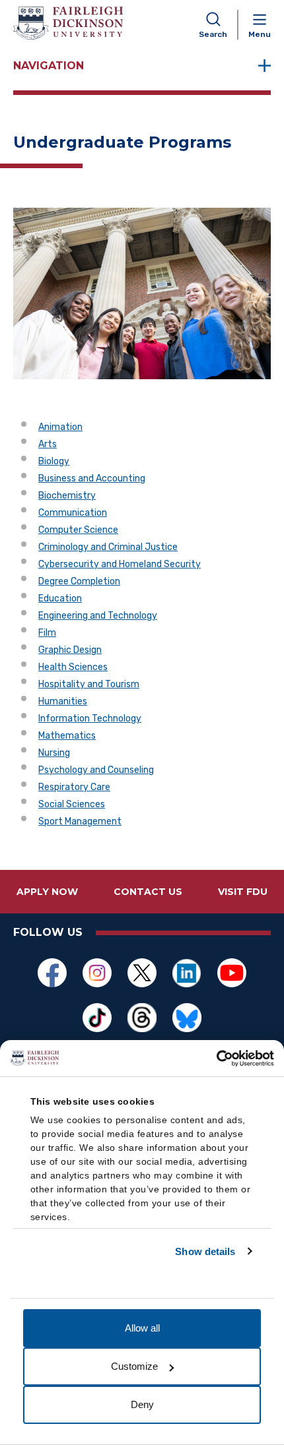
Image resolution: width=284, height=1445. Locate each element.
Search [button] (213, 34)
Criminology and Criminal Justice (108, 547)
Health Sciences (73, 667)
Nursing (54, 752)
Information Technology (89, 718)
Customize (134, 1366)
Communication (72, 512)
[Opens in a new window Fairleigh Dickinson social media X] (142, 972)
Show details (205, 1251)
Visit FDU (242, 892)
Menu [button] (259, 34)
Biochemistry (67, 495)
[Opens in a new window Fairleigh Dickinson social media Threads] (142, 1017)
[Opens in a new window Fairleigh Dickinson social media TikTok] (97, 1017)
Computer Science (78, 530)
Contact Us (148, 892)
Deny (142, 1404)
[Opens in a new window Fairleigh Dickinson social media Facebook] (52, 972)
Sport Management (80, 821)
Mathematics (67, 735)
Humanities (62, 701)
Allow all (142, 1328)
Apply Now (47, 892)
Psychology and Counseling (96, 770)
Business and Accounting (91, 478)
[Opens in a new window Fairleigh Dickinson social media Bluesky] (186, 1017)
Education (60, 598)
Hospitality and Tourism (88, 684)
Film (47, 632)
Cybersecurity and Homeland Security (119, 564)
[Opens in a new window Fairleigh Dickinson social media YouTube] (231, 972)
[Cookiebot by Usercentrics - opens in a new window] (216, 1058)
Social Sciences (71, 804)
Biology (53, 461)
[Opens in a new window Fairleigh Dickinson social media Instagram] (97, 972)
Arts (47, 444)
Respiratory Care (74, 787)
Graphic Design (70, 650)
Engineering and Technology (97, 615)
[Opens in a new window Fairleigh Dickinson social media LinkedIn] (186, 972)
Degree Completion (79, 581)
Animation (60, 427)
